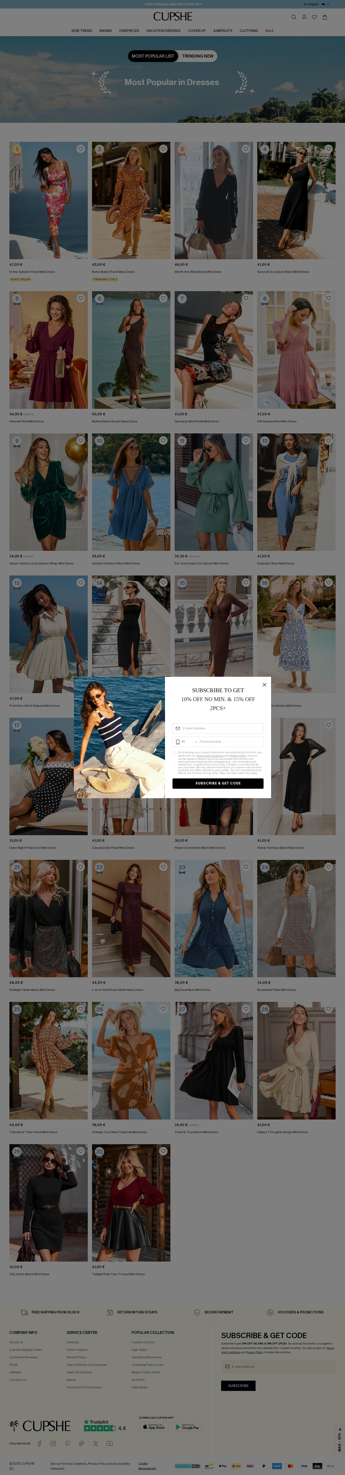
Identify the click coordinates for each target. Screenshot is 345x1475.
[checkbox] (218, 763)
